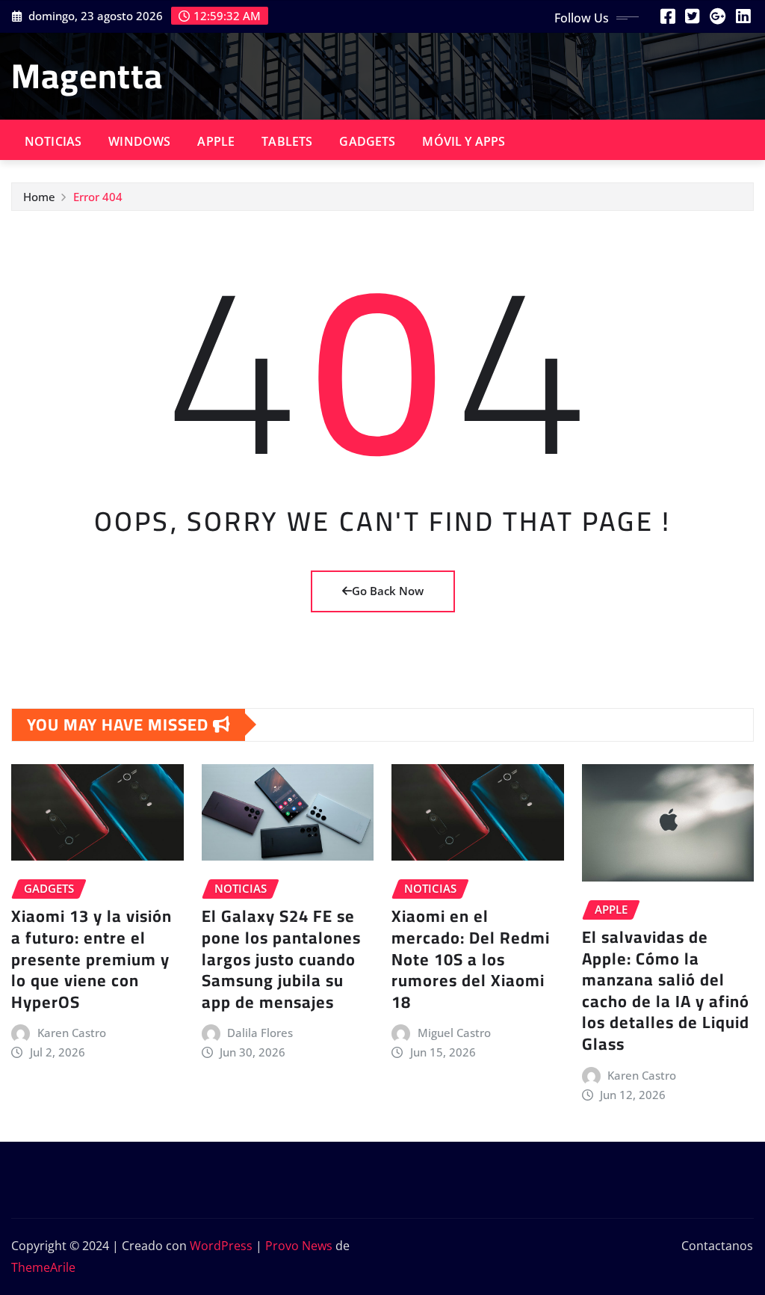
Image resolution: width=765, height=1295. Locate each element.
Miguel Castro (454, 1032)
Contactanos (717, 1245)
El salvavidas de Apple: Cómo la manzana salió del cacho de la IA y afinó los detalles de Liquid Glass (665, 990)
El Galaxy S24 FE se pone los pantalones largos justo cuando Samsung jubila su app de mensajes (281, 958)
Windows (139, 141)
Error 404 (98, 196)
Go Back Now (388, 590)
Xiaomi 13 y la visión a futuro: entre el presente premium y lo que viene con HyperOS (91, 958)
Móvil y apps (463, 141)
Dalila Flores (260, 1032)
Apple (216, 141)
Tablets (286, 141)
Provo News (298, 1245)
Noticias (53, 141)
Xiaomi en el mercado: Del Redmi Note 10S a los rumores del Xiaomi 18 (470, 958)
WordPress (221, 1245)
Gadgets (367, 141)
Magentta (87, 75)
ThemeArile (43, 1267)
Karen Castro (71, 1032)
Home (39, 196)
